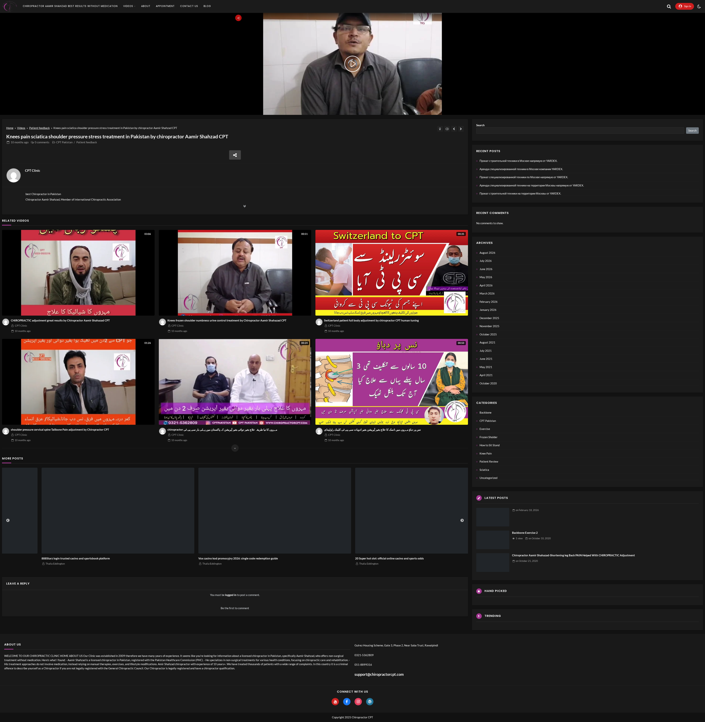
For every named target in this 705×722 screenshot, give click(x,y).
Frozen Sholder (489, 437)
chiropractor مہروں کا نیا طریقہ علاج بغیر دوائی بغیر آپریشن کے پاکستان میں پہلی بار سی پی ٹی (222, 429)
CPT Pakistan (64, 142)
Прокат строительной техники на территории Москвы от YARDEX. (520, 193)
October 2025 (488, 334)
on (527, 510)
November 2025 (489, 326)
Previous (8, 520)
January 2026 (488, 309)
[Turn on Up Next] (447, 129)
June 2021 (486, 358)
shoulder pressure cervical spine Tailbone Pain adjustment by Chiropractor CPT (60, 429)
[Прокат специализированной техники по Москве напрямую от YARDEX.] (392, 511)
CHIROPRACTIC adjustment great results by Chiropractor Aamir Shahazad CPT (60, 320)
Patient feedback (39, 128)
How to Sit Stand (490, 445)
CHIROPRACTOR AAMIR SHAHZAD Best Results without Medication (70, 6)
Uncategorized (488, 477)
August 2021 (487, 342)
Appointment (165, 6)
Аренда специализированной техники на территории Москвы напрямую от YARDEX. (532, 185)
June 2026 (486, 269)
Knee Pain (486, 453)
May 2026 (486, 277)
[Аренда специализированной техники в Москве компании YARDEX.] (235, 511)
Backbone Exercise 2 (525, 532)
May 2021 (486, 367)
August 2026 (487, 252)
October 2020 (488, 383)
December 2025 (489, 318)
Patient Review (489, 461)
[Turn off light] (440, 129)
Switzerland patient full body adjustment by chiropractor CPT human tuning (371, 320)
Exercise (485, 428)
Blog (207, 6)
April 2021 (486, 375)
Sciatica (484, 469)
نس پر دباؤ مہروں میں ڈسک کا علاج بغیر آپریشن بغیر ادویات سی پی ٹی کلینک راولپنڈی (372, 429)
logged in (230, 594)
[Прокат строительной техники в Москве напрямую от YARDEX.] (78, 511)
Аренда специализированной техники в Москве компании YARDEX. (203, 558)
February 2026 (489, 301)
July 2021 (486, 350)
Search (480, 125)
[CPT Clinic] (13, 175)
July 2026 (486, 260)
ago (19, 142)
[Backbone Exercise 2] (492, 540)
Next (462, 520)
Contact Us (189, 6)
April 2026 (486, 285)
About (145, 6)
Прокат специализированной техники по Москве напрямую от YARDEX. (363, 558)
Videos (128, 6)
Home (9, 128)
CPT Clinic (32, 170)
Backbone (485, 412)
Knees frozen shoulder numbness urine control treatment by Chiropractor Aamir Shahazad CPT (226, 320)
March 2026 (487, 293)
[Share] (235, 155)
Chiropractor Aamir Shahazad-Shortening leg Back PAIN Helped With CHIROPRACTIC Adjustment (573, 555)
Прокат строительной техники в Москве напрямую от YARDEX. (43, 558)
